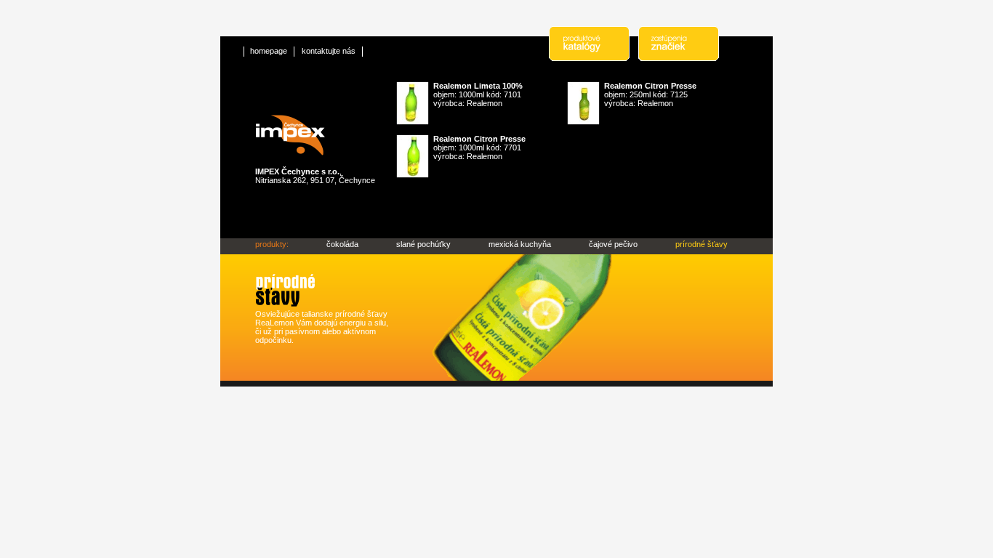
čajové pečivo (613, 244)
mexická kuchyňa (520, 244)
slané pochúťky (423, 244)
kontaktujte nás (328, 50)
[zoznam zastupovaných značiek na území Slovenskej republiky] (683, 58)
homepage (268, 50)
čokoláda (342, 244)
